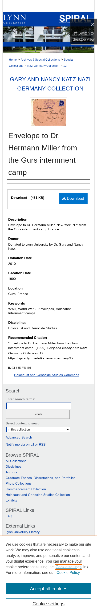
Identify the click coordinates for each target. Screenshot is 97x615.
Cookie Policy (68, 573)
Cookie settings (68, 567)
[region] (48, 575)
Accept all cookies (48, 588)
